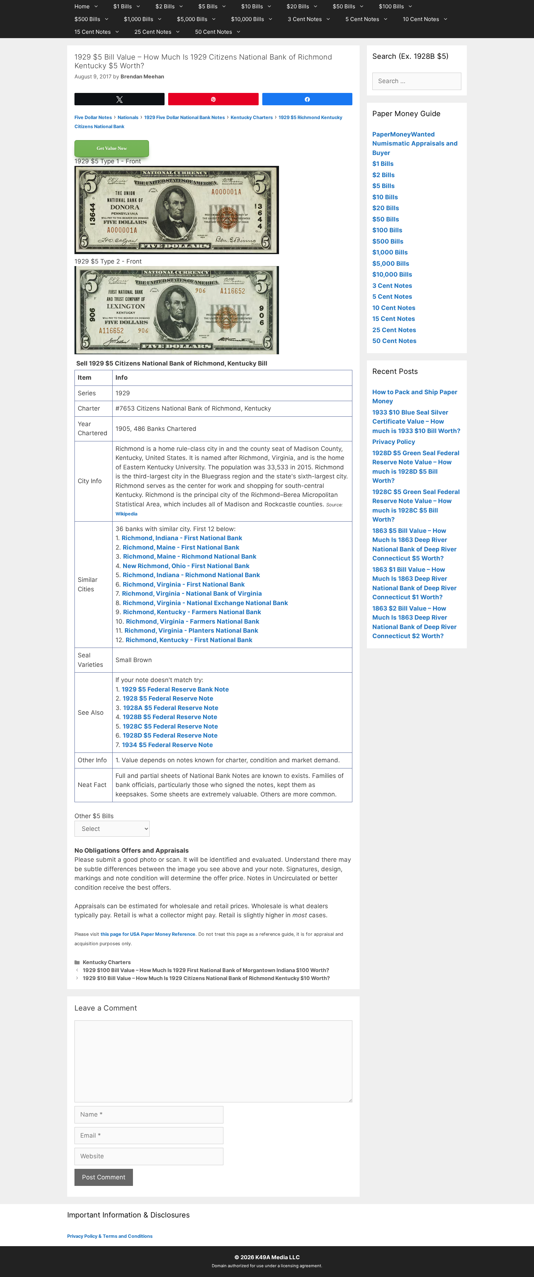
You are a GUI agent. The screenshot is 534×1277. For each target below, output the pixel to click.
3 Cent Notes (305, 19)
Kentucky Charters (107, 962)
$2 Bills (165, 6)
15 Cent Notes (92, 31)
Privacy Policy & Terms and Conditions (110, 1236)
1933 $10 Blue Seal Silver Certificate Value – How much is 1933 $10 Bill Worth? (416, 421)
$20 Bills (298, 6)
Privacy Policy (393, 441)
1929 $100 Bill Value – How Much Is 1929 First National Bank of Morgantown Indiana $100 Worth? (206, 970)
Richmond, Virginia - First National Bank (184, 584)
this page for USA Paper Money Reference (148, 934)
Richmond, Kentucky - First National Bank (189, 640)
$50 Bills (344, 6)
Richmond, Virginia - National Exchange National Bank (205, 603)
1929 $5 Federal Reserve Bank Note (175, 689)
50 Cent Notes (213, 31)
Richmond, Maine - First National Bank (181, 547)
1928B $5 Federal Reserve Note (170, 717)
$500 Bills (87, 19)
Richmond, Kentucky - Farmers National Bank (192, 612)
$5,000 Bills (192, 19)
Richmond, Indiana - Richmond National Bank (191, 575)
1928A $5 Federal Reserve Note (170, 707)
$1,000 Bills (138, 19)
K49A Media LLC (277, 1257)
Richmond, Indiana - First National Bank (182, 538)
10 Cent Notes (421, 19)
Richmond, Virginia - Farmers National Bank (192, 621)
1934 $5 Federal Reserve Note (167, 744)
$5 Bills (208, 6)
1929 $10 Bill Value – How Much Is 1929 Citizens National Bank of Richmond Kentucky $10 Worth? (206, 978)
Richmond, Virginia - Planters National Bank (191, 630)
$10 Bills (252, 6)
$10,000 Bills (247, 19)
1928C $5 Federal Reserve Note (170, 726)
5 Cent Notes (362, 19)
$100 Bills (391, 6)
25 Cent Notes (152, 31)
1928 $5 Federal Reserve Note (168, 698)
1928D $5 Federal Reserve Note (170, 735)
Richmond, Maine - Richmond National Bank (189, 556)
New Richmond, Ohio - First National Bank (186, 566)
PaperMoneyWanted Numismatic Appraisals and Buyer (415, 143)
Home (82, 6)
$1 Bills (122, 6)
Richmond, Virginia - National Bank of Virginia (192, 593)
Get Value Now (112, 148)
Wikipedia (126, 514)
